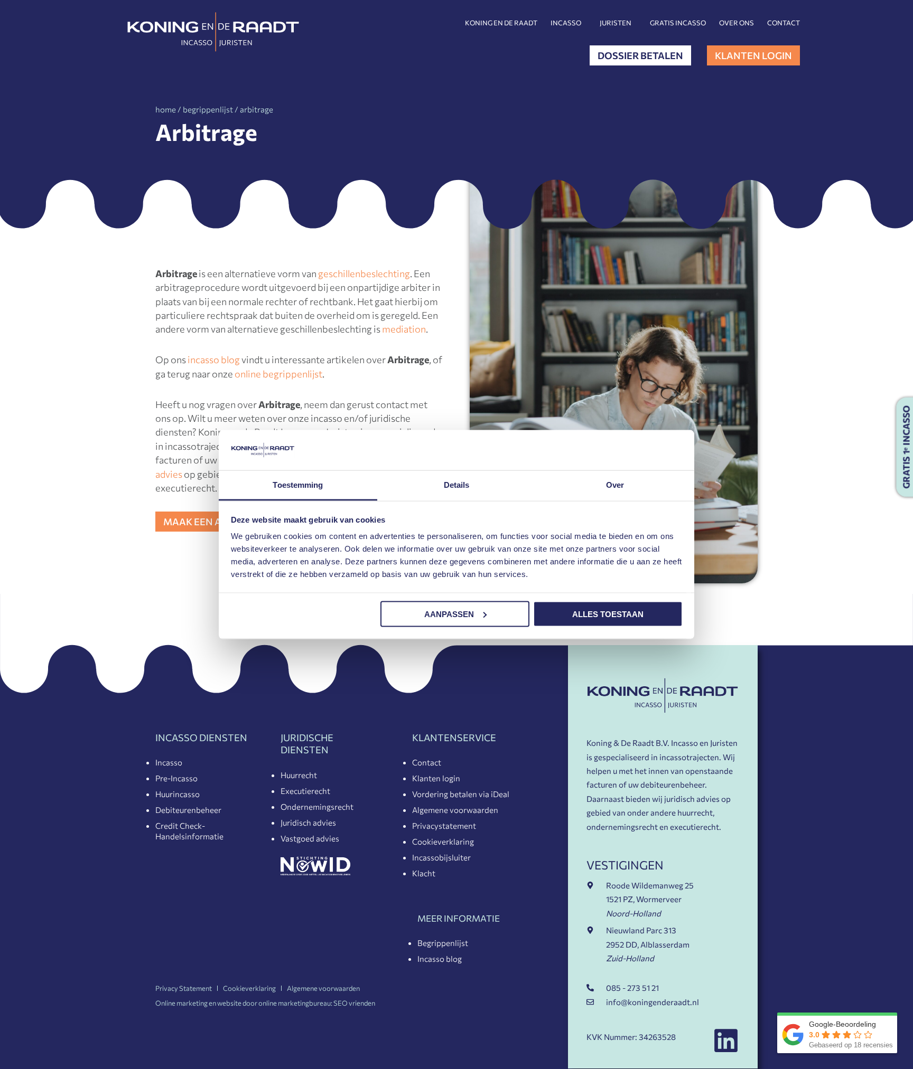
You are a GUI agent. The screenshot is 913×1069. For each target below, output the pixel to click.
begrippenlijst (208, 109)
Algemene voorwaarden (455, 810)
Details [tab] (457, 484)
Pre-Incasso (176, 778)
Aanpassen (449, 613)
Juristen (615, 22)
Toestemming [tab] (298, 484)
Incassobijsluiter (441, 857)
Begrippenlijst (442, 943)
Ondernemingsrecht (317, 806)
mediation (404, 329)
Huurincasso (177, 794)
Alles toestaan (608, 613)
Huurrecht (299, 775)
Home (165, 109)
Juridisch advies (308, 822)
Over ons (736, 22)
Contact (783, 22)
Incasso (566, 22)
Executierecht (305, 791)
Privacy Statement (183, 988)
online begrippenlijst (278, 374)
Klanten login (436, 778)
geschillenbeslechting (364, 273)
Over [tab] (615, 484)
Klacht (423, 873)
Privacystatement (444, 825)
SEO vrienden (354, 1003)
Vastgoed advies (310, 838)
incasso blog (214, 359)
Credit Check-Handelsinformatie (189, 831)
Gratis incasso (678, 22)
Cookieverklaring (443, 841)
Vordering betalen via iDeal (460, 794)
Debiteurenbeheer (188, 810)
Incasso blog (439, 958)
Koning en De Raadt (501, 22)
